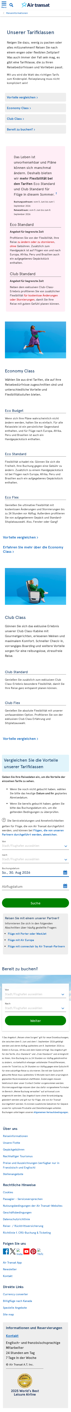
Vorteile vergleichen (21, 97)
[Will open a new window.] (6, 1252)
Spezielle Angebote (15, 1307)
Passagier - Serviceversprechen (23, 1199)
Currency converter (15, 1294)
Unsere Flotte (11, 1143)
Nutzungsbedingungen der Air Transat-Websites (32, 1205)
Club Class (14, 118)
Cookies (8, 1192)
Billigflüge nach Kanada (17, 1301)
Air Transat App (12, 1262)
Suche (35, 902)
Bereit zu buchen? (20, 129)
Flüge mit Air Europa (21, 940)
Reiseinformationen (17, 12)
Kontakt (7, 1276)
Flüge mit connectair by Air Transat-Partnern (36, 946)
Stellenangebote (13, 1174)
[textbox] (35, 845)
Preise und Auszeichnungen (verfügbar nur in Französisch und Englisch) (31, 1165)
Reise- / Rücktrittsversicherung (23, 1226)
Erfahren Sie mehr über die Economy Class (33, 549)
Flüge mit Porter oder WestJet (27, 933)
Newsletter (10, 1269)
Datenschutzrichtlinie (16, 1219)
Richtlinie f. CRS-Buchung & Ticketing (27, 1232)
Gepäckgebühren (13, 1149)
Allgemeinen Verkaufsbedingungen (51, 1112)
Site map (8, 1314)
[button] (35, 1020)
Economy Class (18, 108)
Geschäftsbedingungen (17, 1212)
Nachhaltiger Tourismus (18, 1156)
